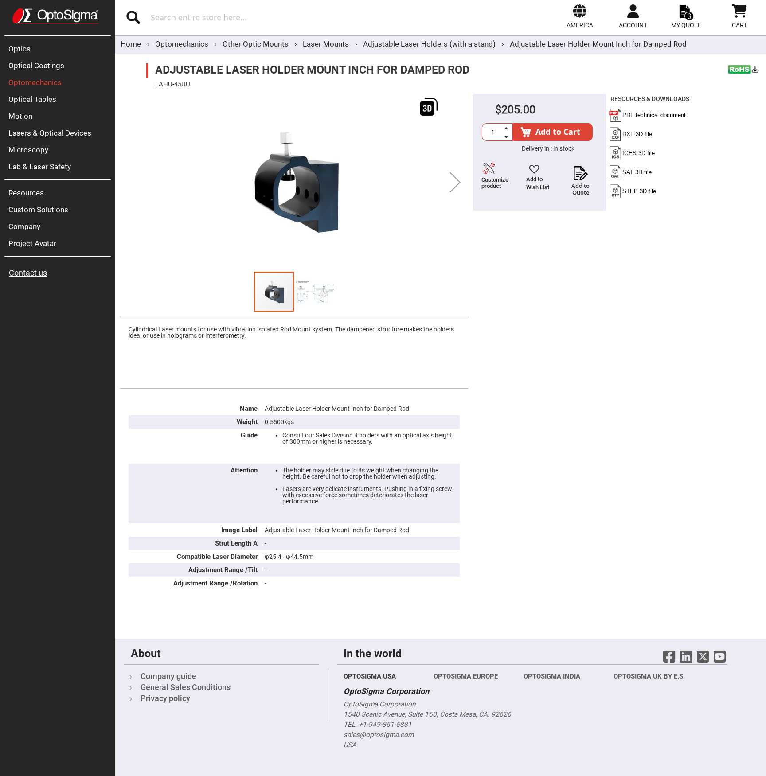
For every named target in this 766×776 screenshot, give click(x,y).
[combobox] (232, 17)
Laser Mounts (327, 43)
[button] (580, 16)
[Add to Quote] (580, 170)
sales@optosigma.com (379, 735)
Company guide (168, 676)
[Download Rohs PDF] (744, 70)
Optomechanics (182, 43)
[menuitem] (59, 48)
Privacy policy (165, 698)
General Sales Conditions (186, 687)
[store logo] (55, 15)
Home (131, 43)
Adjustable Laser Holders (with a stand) (429, 43)
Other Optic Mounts (256, 43)
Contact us (28, 272)
